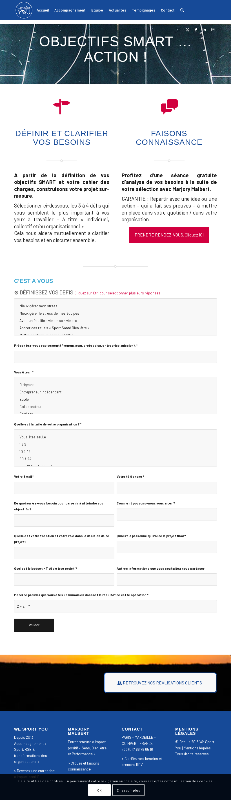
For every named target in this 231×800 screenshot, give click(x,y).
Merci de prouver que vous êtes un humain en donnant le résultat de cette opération (81, 595)
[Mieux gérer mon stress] (115, 306)
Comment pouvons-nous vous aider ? (146, 503)
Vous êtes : (24, 372)
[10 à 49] (115, 451)
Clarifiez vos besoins (141, 758)
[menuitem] (43, 10)
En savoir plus (128, 790)
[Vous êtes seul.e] (115, 437)
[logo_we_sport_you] (24, 10)
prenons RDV (132, 764)
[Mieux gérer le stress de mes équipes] (115, 313)
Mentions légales (197, 748)
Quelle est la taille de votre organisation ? (47, 424)
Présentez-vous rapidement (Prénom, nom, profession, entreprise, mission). (75, 345)
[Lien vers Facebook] (196, 29)
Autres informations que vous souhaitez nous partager (161, 568)
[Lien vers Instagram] (212, 29)
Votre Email (24, 476)
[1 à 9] (115, 444)
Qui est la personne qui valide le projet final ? (151, 536)
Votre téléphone (130, 476)
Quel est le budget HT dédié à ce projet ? (45, 568)
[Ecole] (115, 399)
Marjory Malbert (191, 189)
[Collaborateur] (115, 406)
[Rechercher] (182, 10)
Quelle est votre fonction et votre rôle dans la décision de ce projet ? (61, 539)
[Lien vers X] (187, 29)
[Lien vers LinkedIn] (204, 29)
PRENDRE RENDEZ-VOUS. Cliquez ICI (169, 234)
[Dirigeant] (115, 384)
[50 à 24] (115, 459)
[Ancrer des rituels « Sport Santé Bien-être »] (115, 328)
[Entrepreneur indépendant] (115, 392)
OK (99, 790)
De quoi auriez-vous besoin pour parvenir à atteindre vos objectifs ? (58, 506)
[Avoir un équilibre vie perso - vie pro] (115, 320)
